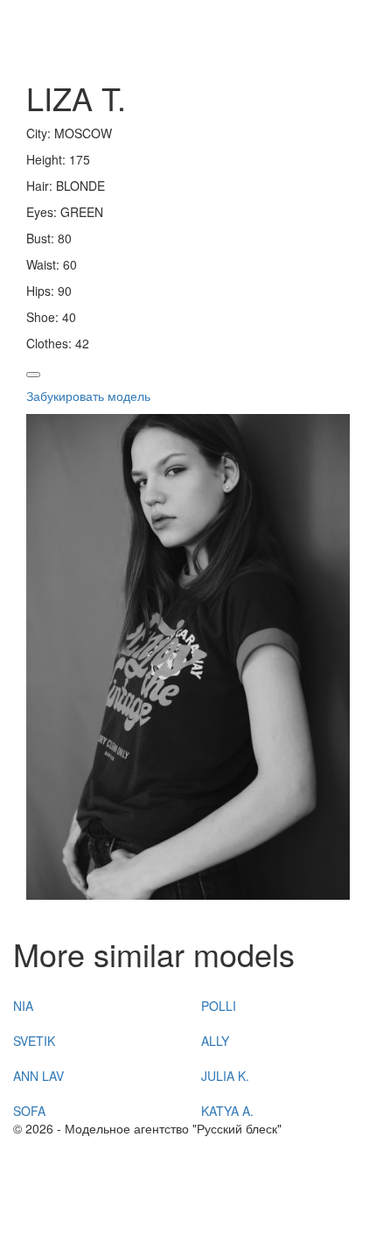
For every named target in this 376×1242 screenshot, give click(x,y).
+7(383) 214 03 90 (64, 1145)
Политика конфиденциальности (104, 1198)
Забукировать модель (88, 395)
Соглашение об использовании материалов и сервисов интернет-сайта (172, 1224)
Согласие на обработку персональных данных (146, 1180)
